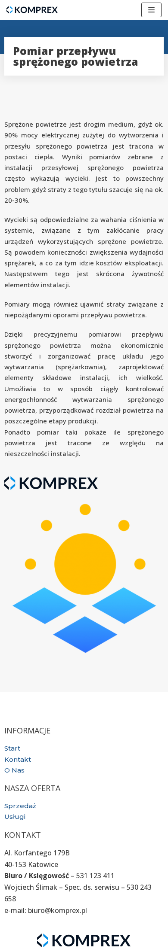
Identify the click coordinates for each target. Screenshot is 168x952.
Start (12, 748)
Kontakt (17, 759)
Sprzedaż (20, 806)
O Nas (14, 770)
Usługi (14, 816)
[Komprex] (32, 10)
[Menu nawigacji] (151, 10)
